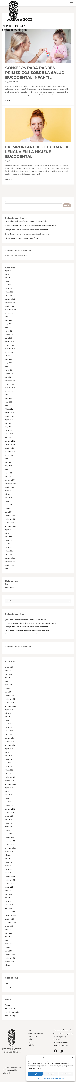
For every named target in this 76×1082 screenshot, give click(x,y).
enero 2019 (8, 555)
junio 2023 (8, 398)
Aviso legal (61, 1078)
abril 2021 (8, 469)
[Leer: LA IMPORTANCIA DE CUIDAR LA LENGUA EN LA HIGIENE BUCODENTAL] (38, 125)
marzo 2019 (8, 547)
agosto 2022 (9, 420)
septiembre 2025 (10, 310)
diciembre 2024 (10, 342)
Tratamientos (32, 1036)
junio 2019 (8, 537)
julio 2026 (8, 274)
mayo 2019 (8, 540)
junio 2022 (8, 423)
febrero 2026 (9, 292)
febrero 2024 (9, 374)
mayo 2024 (8, 363)
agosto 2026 (9, 271)
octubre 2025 (9, 306)
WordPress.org (10, 1016)
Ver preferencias (66, 1074)
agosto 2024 (9, 352)
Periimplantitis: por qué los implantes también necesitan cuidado (27, 230)
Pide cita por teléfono (60, 1046)
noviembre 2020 (10, 484)
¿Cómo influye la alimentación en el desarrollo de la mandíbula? (26, 221)
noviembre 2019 (10, 519)
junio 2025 (8, 320)
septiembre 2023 (10, 388)
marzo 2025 (8, 331)
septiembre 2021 (10, 452)
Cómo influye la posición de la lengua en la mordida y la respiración (27, 234)
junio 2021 (8, 462)
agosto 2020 (9, 491)
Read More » (9, 100)
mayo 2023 (8, 402)
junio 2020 (8, 498)
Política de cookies (42, 1078)
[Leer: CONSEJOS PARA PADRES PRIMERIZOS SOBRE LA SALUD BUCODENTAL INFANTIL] (38, 46)
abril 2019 (8, 544)
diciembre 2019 (10, 515)
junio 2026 (8, 278)
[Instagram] (61, 1051)
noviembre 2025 (10, 303)
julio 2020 (8, 494)
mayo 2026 (8, 281)
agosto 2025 (9, 313)
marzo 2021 (8, 473)
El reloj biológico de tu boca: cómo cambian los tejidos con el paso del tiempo (31, 225)
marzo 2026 (8, 288)
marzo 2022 (8, 430)
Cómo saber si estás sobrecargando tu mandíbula (21, 238)
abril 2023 (8, 405)
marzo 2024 (8, 370)
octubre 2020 (9, 487)
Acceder (7, 1005)
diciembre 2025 (10, 299)
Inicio (29, 1030)
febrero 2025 (9, 334)
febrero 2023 (9, 409)
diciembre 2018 (10, 558)
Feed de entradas (11, 1009)
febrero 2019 (9, 551)
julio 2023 (8, 395)
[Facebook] (55, 1051)
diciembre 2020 (10, 480)
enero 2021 (8, 476)
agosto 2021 (9, 455)
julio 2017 (8, 569)
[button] (72, 1058)
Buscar (7, 202)
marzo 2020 (8, 505)
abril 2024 (8, 366)
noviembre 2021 (10, 445)
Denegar (51, 1074)
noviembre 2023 (10, 381)
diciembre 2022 (10, 413)
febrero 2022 (9, 434)
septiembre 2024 (10, 349)
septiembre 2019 (10, 526)
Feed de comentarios (12, 1012)
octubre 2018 (9, 565)
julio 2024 (8, 356)
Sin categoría (9, 588)
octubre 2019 (9, 523)
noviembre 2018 (10, 562)
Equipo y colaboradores (35, 1033)
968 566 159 (56, 1040)
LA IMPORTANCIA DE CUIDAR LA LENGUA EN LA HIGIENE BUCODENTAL (36, 152)
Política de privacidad (52, 1078)
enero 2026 (8, 295)
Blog (6, 82)
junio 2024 (8, 359)
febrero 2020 (9, 508)
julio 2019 (8, 533)
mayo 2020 (8, 501)
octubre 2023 (9, 384)
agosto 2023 (9, 391)
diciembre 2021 (10, 441)
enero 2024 (8, 377)
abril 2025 (8, 327)
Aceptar (35, 1074)
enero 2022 (8, 437)
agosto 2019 (9, 530)
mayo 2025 (8, 324)
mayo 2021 (8, 466)
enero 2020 (8, 512)
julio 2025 (8, 317)
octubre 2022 (9, 416)
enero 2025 (8, 338)
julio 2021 (8, 459)
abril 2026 (8, 285)
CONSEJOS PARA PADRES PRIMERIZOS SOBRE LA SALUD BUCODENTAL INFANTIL (34, 72)
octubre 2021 (9, 448)
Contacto (31, 1045)
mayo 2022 (8, 427)
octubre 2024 (9, 345)
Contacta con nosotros (60, 1043)
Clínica (30, 1039)
